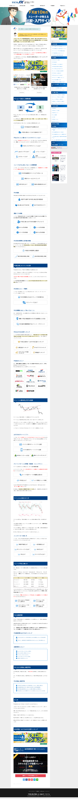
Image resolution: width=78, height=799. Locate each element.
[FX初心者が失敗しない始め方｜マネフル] (34, 780)
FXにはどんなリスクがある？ (58, 75)
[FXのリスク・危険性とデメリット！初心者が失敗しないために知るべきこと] (30, 147)
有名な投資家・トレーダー (58, 144)
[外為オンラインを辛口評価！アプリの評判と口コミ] (19, 382)
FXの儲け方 (55, 62)
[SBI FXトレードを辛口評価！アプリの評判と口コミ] (41, 372)
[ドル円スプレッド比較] (22, 228)
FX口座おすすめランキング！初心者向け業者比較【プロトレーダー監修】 (63, 158)
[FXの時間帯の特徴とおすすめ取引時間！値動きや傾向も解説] (30, 252)
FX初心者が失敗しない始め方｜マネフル (39, 794)
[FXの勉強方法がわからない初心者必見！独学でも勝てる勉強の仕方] (30, 200)
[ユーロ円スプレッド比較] (39, 228)
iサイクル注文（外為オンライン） (24, 652)
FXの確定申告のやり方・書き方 (58, 132)
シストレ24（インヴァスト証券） (24, 656)
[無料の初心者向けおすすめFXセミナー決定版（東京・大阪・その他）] (39, 206)
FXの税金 (54, 126)
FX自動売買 (52, 5)
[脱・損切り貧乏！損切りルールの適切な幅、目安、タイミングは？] (30, 180)
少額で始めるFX (42, 5)
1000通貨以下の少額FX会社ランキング (59, 48)
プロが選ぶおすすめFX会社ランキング (59, 46)
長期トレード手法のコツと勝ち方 (58, 101)
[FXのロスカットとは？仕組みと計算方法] (22, 158)
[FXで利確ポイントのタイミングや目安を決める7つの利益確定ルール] (30, 174)
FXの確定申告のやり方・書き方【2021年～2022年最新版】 (29, 687)
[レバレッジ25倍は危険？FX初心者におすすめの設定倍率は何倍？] (39, 153)
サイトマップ (47, 791)
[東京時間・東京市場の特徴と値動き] (22, 257)
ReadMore (22, 92)
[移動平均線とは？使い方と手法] (22, 545)
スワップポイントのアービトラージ (59, 103)
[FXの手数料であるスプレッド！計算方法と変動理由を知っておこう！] (30, 298)
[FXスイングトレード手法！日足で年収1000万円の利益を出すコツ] (22, 607)
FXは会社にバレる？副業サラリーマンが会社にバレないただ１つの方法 (31, 690)
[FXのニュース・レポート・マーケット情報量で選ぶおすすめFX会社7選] (39, 353)
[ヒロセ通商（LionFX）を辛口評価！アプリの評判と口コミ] (19, 377)
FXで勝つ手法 (55, 92)
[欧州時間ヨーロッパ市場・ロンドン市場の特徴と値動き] (39, 257)
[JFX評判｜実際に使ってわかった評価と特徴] (19, 387)
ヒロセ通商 (55, 114)
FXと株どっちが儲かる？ (57, 73)
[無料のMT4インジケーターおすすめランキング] (39, 456)
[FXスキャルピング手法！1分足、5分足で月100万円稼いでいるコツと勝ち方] (22, 602)
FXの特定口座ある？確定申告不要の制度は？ (60, 137)
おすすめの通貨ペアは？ (57, 79)
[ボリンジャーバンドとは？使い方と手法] (22, 550)
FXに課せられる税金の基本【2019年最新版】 (59, 129)
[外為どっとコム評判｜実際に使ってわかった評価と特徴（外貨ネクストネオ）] (30, 382)
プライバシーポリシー (32, 791)
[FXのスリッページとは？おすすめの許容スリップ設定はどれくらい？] (30, 303)
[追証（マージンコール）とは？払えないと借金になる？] (39, 158)
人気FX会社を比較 (22, 5)
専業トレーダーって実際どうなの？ (59, 81)
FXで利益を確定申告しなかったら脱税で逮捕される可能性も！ (30, 689)
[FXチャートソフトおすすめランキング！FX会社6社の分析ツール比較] (30, 445)
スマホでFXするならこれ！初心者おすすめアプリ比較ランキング (63, 168)
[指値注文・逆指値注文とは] (39, 185)
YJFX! (54, 117)
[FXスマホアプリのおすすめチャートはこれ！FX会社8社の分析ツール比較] (30, 451)
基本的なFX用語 (55, 123)
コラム (53, 142)
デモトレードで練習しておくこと (58, 77)
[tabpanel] (22, 84)
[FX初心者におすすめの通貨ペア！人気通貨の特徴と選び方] (30, 223)
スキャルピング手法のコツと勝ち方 (59, 94)
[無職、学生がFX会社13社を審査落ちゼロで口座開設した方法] (30, 320)
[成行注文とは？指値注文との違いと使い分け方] (22, 185)
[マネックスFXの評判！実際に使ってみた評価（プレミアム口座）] (30, 387)
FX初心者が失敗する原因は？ (58, 66)
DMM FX (54, 108)
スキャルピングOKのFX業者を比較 (59, 50)
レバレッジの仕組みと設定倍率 (58, 70)
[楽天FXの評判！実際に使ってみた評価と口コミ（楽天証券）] (30, 392)
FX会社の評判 (55, 106)
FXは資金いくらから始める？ (58, 64)
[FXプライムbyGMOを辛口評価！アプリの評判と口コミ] (41, 382)
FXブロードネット (56, 121)
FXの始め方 (32, 5)
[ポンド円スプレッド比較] (22, 233)
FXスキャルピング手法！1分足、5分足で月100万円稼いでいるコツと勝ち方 (63, 178)
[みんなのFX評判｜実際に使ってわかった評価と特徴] (41, 387)
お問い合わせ (42, 791)
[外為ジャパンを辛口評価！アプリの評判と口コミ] (41, 377)
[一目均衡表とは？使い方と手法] (39, 545)
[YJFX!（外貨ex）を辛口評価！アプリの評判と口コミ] (30, 377)
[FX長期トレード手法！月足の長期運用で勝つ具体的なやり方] (39, 607)
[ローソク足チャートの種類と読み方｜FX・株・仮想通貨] (30, 476)
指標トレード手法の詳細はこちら (30, 775)
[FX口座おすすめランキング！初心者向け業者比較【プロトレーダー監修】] (30, 343)
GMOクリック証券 (56, 110)
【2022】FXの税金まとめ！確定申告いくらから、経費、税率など (30, 685)
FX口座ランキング (12, 5)
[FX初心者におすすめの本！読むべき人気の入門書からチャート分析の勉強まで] (22, 206)
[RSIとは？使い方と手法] (22, 555)
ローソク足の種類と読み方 (57, 87)
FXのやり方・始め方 (56, 59)
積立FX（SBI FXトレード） (23, 658)
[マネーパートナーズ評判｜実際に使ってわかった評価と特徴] (19, 392)
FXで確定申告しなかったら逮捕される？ (60, 134)
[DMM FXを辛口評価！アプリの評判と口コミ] (19, 372)
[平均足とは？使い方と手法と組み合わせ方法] (22, 481)
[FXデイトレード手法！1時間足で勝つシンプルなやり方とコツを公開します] (39, 602)
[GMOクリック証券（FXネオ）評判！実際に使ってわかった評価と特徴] (30, 372)
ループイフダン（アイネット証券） (24, 651)
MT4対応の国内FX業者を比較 (58, 55)
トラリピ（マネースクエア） (23, 654)
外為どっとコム (55, 119)
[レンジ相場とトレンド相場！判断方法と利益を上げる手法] (39, 481)
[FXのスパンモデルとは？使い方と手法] (39, 555)
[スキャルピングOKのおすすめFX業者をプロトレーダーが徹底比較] (22, 353)
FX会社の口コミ (62, 5)
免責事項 (37, 791)
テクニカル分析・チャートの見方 (58, 85)
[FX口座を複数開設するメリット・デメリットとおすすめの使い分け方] (30, 325)
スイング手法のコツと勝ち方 (58, 99)
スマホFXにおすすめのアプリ (58, 68)
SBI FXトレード (55, 112)
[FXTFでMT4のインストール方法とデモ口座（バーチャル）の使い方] (22, 456)
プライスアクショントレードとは (58, 90)
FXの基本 (54, 57)
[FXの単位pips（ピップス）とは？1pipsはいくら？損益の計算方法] (22, 153)
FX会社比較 (54, 44)
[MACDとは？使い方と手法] (39, 550)
